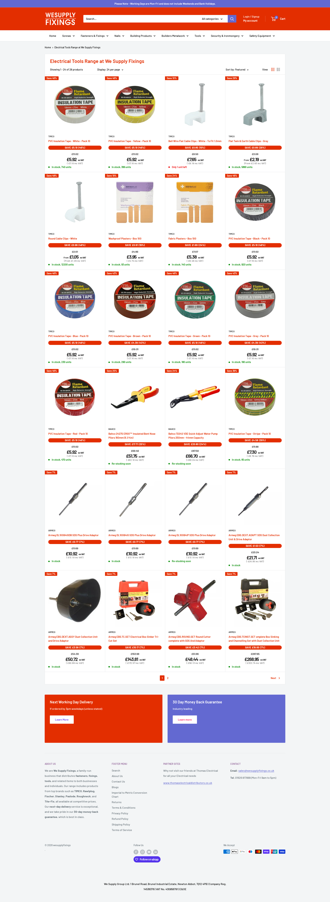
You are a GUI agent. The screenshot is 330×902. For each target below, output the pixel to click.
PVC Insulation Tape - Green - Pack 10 (189, 336)
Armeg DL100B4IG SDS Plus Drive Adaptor (132, 535)
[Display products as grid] (272, 69)
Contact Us (118, 781)
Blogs (115, 787)
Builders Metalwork (173, 35)
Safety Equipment (260, 35)
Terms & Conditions (123, 807)
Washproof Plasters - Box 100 (124, 238)
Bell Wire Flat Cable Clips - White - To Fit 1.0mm (194, 141)
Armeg (51, 530)
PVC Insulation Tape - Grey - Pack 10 (249, 336)
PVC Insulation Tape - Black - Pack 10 (249, 238)
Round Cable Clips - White (62, 238)
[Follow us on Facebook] (136, 852)
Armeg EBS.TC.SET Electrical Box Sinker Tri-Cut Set (133, 638)
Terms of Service (122, 830)
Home (52, 35)
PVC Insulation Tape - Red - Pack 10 (68, 433)
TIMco (51, 136)
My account (250, 20)
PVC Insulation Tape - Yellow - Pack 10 (129, 141)
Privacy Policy (120, 813)
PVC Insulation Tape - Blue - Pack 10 (68, 336)
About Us (117, 776)
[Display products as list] (278, 69)
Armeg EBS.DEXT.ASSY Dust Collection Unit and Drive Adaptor (73, 638)
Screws (66, 35)
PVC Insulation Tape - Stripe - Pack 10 (250, 433)
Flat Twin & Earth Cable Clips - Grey (248, 141)
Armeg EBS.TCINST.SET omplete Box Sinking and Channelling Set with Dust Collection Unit (254, 638)
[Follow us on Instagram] (142, 852)
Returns (117, 802)
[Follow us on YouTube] (149, 852)
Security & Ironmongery (225, 35)
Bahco (111, 429)
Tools (198, 35)
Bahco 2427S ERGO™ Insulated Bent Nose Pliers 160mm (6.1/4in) (131, 435)
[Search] (232, 19)
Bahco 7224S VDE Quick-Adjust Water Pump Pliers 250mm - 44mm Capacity (193, 435)
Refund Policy (120, 818)
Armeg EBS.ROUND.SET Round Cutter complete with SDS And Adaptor (189, 638)
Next (273, 678)
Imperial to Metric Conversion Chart (129, 794)
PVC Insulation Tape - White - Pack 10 (69, 141)
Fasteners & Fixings (93, 35)
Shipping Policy (121, 824)
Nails (117, 35)
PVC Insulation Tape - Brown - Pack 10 (129, 336)
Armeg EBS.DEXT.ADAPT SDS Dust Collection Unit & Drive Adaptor (254, 537)
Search (116, 770)
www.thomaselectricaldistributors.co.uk (187, 782)
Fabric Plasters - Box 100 (182, 238)
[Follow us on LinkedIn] (155, 852)
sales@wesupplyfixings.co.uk (256, 770)
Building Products (141, 35)
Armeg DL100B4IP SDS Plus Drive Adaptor (192, 535)
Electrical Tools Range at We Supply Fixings (77, 47)
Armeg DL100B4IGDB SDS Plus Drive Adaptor (73, 535)
